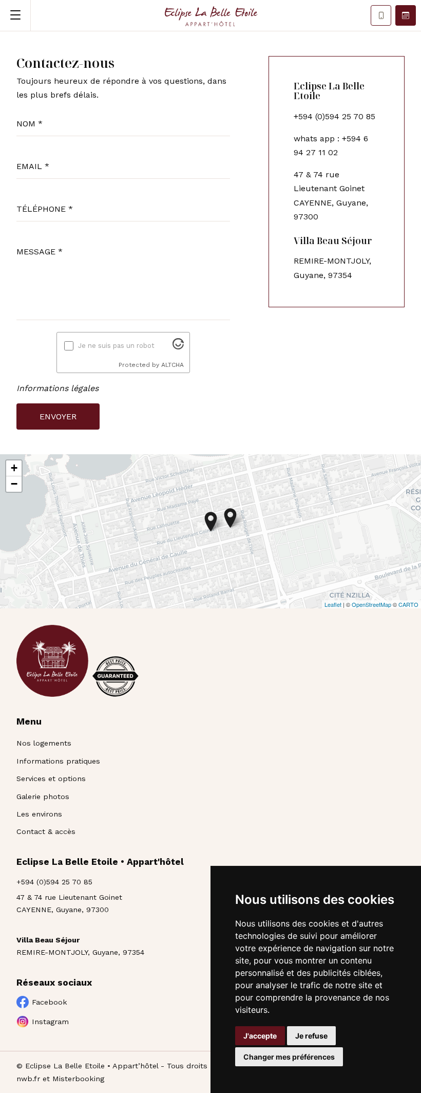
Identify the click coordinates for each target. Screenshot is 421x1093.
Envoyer (58, 416)
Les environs (39, 814)
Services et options (51, 778)
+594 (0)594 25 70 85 (54, 882)
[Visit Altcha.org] (178, 346)
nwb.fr (28, 1079)
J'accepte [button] (260, 1035)
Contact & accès (45, 831)
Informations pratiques (58, 761)
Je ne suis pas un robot (116, 345)
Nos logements (43, 743)
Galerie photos (42, 796)
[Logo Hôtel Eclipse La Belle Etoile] (210, 15)
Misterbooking (78, 1079)
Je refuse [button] (311, 1035)
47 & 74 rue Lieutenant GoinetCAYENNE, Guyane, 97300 (69, 903)
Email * (32, 166)
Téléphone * (44, 209)
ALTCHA (172, 364)
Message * (39, 251)
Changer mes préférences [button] (289, 1056)
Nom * (29, 123)
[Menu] (15, 15)
